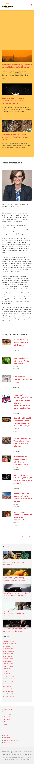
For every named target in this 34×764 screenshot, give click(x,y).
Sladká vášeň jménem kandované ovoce (22, 379)
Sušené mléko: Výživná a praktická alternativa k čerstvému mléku (13, 100)
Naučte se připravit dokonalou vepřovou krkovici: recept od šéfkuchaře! (14, 562)
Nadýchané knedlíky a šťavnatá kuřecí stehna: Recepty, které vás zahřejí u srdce (22, 423)
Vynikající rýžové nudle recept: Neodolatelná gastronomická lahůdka (14, 613)
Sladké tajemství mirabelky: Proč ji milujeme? (21, 360)
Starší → (29, 536)
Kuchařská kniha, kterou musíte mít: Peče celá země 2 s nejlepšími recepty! (16, 595)
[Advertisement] (17, 32)
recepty (15, 411)
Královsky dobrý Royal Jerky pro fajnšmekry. (20, 342)
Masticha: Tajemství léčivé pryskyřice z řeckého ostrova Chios (15, 137)
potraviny (4, 78)
